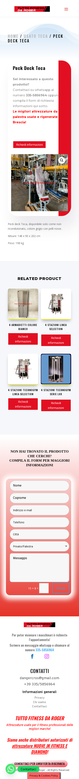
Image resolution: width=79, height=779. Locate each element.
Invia (60, 588)
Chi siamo (39, 702)
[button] (61, 160)
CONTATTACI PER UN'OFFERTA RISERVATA (39, 763)
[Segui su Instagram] (46, 656)
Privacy (39, 698)
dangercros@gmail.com (39, 678)
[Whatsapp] (11, 769)
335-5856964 (44, 650)
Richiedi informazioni (29, 144)
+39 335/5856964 (39, 684)
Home (13, 36)
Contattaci (39, 706)
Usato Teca (36, 36)
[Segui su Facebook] (32, 656)
